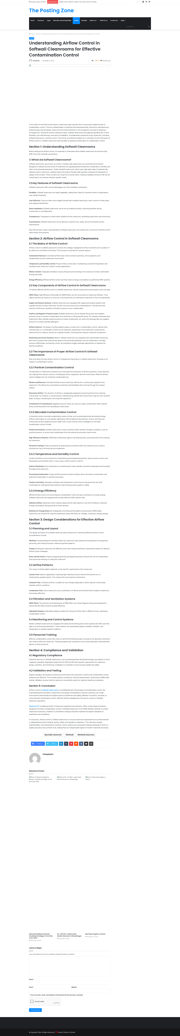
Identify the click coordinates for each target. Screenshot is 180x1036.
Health (76, 20)
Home (32, 20)
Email (31, 987)
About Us (93, 20)
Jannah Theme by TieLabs (66, 1032)
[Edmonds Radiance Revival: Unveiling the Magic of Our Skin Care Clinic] (41, 854)
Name (31, 979)
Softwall (70, 735)
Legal (48, 20)
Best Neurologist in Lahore (95, 934)
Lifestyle (84, 20)
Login (122, 20)
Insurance (40, 20)
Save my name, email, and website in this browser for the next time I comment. (57, 995)
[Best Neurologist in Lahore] (97, 854)
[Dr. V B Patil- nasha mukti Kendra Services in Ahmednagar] (69, 854)
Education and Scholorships (62, 20)
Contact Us (114, 20)
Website (74, 987)
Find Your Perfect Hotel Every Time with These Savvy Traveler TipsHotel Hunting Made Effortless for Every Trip (95, 2)
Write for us (104, 20)
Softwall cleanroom (86, 735)
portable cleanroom (54, 735)
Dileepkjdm (36, 60)
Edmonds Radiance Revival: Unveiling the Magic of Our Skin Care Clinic (41, 936)
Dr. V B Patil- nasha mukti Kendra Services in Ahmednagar (69, 935)
